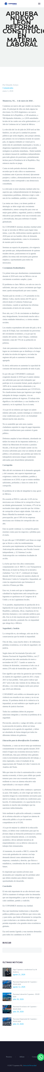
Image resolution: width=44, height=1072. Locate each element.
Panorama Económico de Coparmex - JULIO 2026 (25, 1008)
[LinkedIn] (19, 939)
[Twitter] (8, 939)
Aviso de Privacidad (29, 1065)
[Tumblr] (15, 939)
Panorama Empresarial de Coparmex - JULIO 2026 (25, 983)
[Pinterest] (11, 939)
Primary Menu (39, 4)
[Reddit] (22, 939)
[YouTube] (28, 1048)
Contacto (35, 1057)
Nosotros (9, 1057)
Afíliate (21, 1057)
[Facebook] (4, 939)
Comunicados (8, 88)
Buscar (38, 950)
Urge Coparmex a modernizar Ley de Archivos (25, 971)
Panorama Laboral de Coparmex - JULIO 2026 (26, 995)
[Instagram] (25, 1048)
